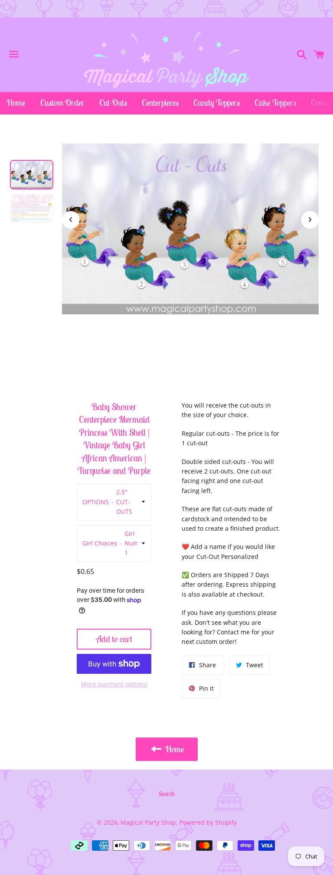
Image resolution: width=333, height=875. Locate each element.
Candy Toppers (216, 102)
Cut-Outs (113, 102)
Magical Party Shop (148, 822)
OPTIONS (95, 502)
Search (167, 794)
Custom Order (62, 102)
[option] (31, 174)
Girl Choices (99, 543)
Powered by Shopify (208, 822)
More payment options (114, 684)
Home (16, 102)
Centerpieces (160, 102)
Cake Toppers (275, 102)
